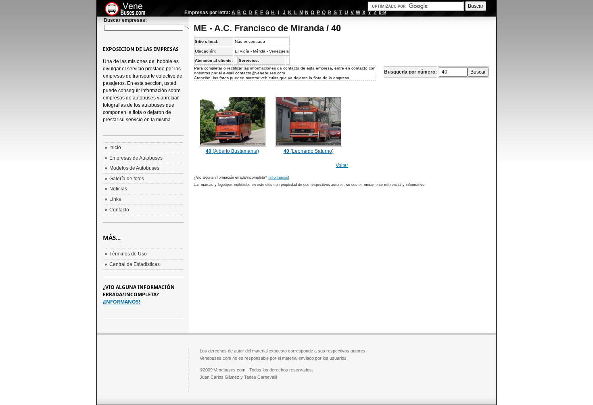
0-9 (382, 12)
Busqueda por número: (410, 72)
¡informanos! (278, 177)
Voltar (342, 165)
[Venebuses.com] (128, 9)
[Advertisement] (261, 249)
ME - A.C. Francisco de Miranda (259, 28)
